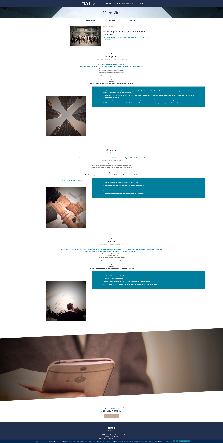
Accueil (97, 434)
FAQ (135, 3)
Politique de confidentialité (185, 441)
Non (177, 441)
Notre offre (129, 3)
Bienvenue (109, 3)
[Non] (221, 441)
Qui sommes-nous (119, 3)
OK (174, 441)
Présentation (104, 434)
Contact (140, 3)
